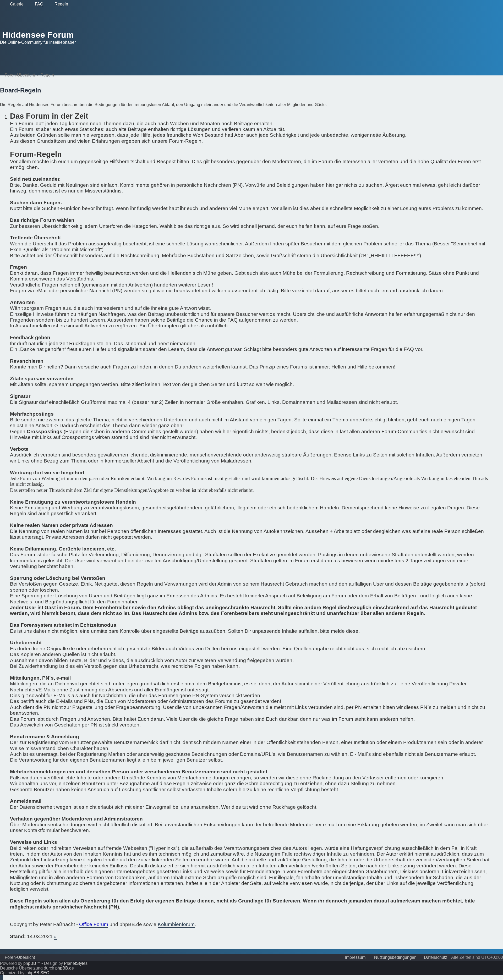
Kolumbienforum (176, 924)
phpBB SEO (37, 973)
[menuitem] (14, 4)
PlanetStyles (76, 963)
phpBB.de (64, 968)
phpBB (29, 963)
